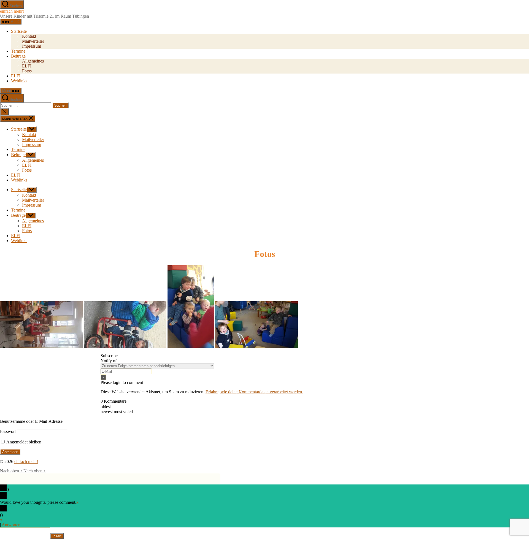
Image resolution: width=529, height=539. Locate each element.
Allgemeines (33, 61)
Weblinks (19, 80)
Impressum (31, 46)
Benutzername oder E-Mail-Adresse (31, 421)
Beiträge (18, 56)
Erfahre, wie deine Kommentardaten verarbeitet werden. (254, 391)
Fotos (27, 71)
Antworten (11, 524)
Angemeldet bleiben (23, 442)
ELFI (26, 66)
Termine (18, 51)
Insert (56, 536)
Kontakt (29, 36)
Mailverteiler (33, 41)
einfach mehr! (12, 11)
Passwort (8, 431)
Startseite (19, 31)
